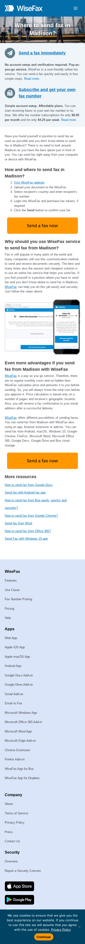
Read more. (32, 78)
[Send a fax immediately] (12, 52)
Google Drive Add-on (19, 684)
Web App (11, 638)
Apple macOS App (17, 656)
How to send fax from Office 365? (28, 531)
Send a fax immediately (42, 53)
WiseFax (11, 287)
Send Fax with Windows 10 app (26, 538)
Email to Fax (13, 703)
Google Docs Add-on (19, 675)
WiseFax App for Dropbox (22, 778)
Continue (44, 937)
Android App (13, 666)
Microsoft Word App (18, 731)
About (9, 804)
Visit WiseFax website (29, 182)
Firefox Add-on (15, 759)
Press (9, 832)
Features (11, 580)
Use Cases (12, 590)
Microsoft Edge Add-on (20, 740)
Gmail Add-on (14, 694)
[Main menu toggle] (76, 8)
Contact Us (12, 841)
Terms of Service (16, 813)
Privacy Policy (15, 822)
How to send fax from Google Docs (29, 485)
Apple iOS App (15, 647)
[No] (79, 926)
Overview (11, 861)
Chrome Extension (17, 750)
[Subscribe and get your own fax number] (12, 92)
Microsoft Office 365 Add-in (23, 722)
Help (8, 618)
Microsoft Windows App (21, 713)
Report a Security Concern (23, 871)
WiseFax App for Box (19, 769)
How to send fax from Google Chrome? (31, 515)
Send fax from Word (18, 523)
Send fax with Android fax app (25, 492)
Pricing (9, 608)
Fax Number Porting (18, 599)
